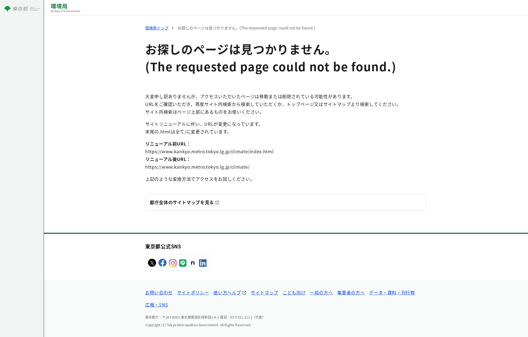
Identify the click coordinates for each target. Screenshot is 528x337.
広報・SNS (156, 304)
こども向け (294, 292)
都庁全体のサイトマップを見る (182, 202)
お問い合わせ (159, 292)
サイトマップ (264, 292)
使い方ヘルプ (227, 292)
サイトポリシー (193, 292)
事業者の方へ (351, 292)
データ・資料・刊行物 (392, 292)
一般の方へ (321, 292)
